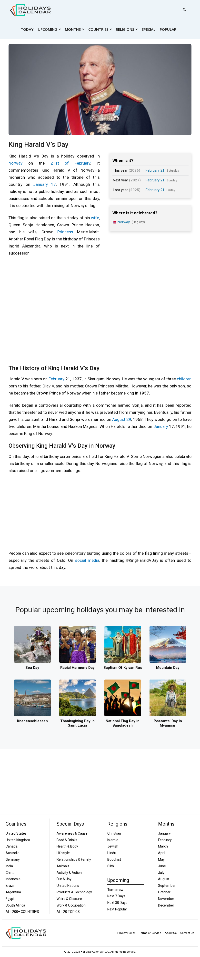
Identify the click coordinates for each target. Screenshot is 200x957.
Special (148, 29)
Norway (15, 163)
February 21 (155, 170)
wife (95, 217)
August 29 (121, 419)
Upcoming (47, 29)
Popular (168, 29)
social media (87, 560)
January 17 (44, 184)
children (184, 378)
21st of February (70, 163)
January (160, 426)
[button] (184, 10)
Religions (125, 29)
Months (73, 29)
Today (27, 29)
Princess (65, 231)
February (56, 378)
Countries (98, 29)
